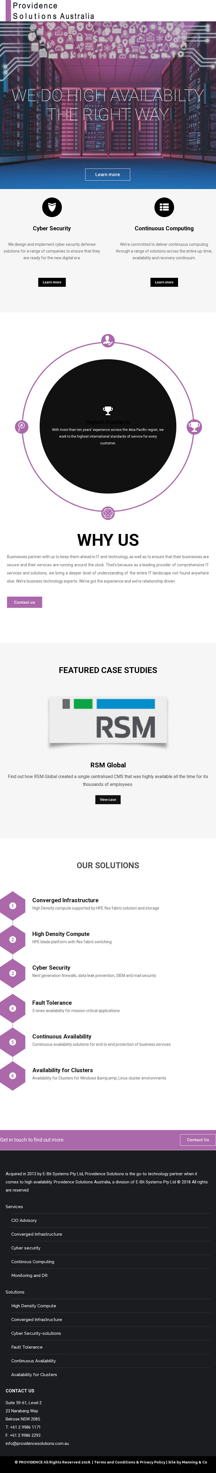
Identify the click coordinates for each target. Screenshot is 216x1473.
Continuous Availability (33, 1360)
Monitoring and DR (29, 1275)
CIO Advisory (24, 1220)
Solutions (15, 1292)
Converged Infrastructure (36, 1234)
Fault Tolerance (27, 1347)
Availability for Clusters (34, 1374)
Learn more (107, 174)
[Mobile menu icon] (207, 10)
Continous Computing (32, 1261)
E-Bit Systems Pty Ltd (156, 1182)
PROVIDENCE (31, 1462)
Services (14, 1206)
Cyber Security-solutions (36, 1333)
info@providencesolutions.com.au (37, 1443)
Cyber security (25, 1248)
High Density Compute (33, 1305)
